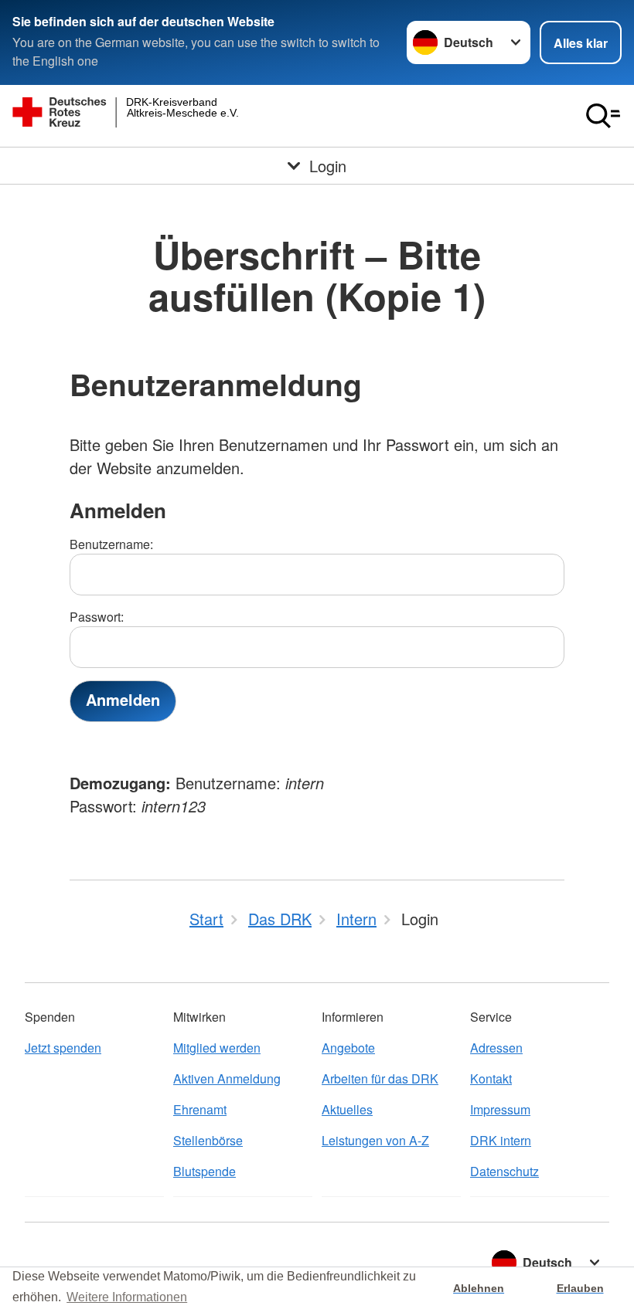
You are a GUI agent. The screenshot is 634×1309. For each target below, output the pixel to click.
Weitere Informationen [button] (126, 1297)
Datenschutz (504, 1171)
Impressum (500, 1109)
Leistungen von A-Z (375, 1140)
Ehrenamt (200, 1109)
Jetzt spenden (63, 1047)
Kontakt (491, 1078)
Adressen (496, 1047)
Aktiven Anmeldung (227, 1078)
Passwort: (97, 617)
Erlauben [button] (580, 1288)
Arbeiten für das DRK (380, 1078)
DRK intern (500, 1140)
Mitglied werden (217, 1047)
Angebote (348, 1047)
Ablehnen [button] (478, 1288)
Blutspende (204, 1171)
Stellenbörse (208, 1140)
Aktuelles (347, 1109)
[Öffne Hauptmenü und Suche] (603, 115)
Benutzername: (111, 544)
